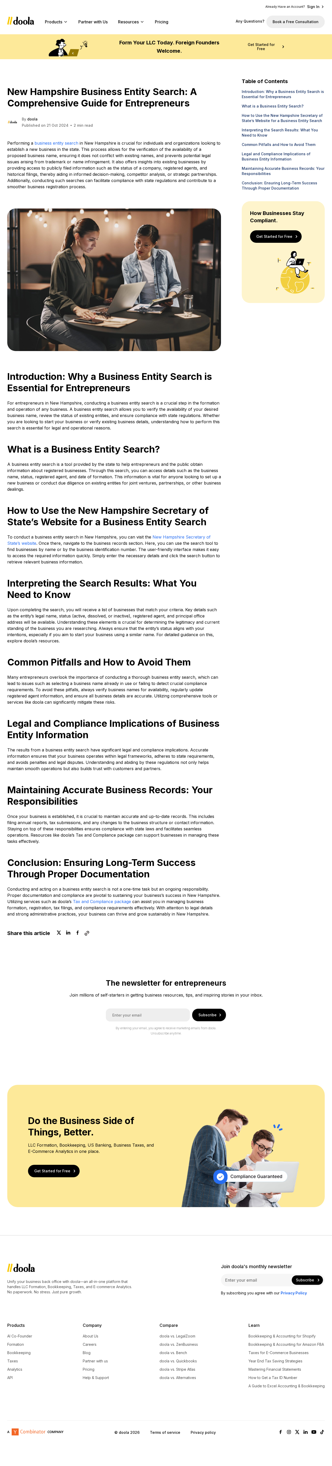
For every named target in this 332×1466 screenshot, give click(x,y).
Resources (128, 21)
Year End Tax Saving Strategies (275, 1361)
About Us (90, 1336)
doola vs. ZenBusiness (179, 1344)
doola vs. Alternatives (178, 1378)
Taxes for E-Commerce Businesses (278, 1353)
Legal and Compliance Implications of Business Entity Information (276, 156)
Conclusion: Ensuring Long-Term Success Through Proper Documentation (279, 185)
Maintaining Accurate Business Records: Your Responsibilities (283, 171)
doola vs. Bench (173, 1353)
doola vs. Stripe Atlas (177, 1369)
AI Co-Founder (19, 1336)
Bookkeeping (19, 1353)
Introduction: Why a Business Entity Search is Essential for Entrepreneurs (283, 94)
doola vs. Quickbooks (178, 1361)
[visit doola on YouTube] (313, 1432)
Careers (89, 1344)
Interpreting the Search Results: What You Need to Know (280, 132)
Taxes (12, 1361)
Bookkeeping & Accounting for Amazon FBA (286, 1344)
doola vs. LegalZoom (177, 1336)
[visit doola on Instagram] (289, 1432)
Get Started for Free (261, 47)
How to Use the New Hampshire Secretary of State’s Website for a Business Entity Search (282, 118)
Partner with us (95, 1361)
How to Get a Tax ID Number (272, 1378)
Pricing (161, 21)
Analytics (14, 1369)
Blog (87, 1353)
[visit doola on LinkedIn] (305, 1432)
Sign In (313, 7)
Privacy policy (203, 1432)
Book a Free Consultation (296, 21)
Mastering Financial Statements (274, 1369)
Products (53, 21)
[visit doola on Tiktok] (322, 1432)
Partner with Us (93, 21)
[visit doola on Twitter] (297, 1432)
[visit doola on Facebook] (280, 1432)
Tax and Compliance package (102, 901)
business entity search (56, 143)
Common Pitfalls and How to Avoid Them (278, 144)
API (10, 1378)
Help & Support (96, 1378)
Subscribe (207, 1015)
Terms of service (165, 1432)
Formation (15, 1344)
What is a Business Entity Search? (272, 106)
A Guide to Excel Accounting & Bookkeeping (286, 1386)
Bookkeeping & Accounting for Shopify (282, 1336)
